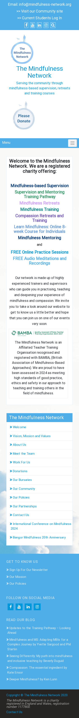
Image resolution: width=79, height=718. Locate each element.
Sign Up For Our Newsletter (28, 570)
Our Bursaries (22, 480)
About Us (19, 445)
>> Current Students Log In (39, 18)
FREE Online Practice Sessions (39, 252)
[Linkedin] (28, 606)
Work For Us (21, 462)
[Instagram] (37, 606)
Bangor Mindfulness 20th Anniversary (39, 537)
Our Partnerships (25, 506)
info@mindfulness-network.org (45, 4)
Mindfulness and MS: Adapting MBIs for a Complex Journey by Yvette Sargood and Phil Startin (39, 644)
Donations (20, 471)
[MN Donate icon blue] (24, 116)
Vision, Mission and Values (32, 436)
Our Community (24, 489)
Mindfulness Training (39, 209)
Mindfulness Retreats (39, 203)
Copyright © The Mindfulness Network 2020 (37, 695)
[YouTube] (19, 606)
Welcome (19, 427)
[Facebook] (10, 606)
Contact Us (21, 515)
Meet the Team (24, 454)
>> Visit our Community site (39, 11)
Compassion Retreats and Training (39, 218)
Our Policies (21, 497)
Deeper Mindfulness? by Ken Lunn (33, 679)
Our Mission (17, 577)
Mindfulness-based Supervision (40, 185)
